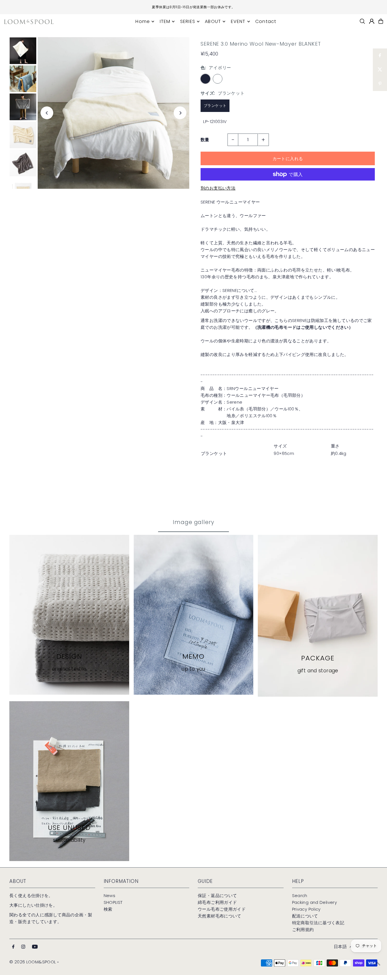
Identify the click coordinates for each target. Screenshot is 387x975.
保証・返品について (217, 895)
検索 (108, 909)
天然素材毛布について (219, 916)
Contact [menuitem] (265, 21)
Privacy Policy (306, 909)
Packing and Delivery (314, 902)
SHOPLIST (113, 902)
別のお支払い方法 (218, 188)
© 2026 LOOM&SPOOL (32, 962)
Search (299, 895)
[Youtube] (35, 947)
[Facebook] (13, 947)
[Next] (180, 113)
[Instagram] (23, 947)
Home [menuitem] (142, 21)
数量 (205, 140)
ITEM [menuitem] (165, 21)
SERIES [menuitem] (187, 21)
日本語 (340, 946)
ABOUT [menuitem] (213, 21)
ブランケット (215, 105)
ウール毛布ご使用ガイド (222, 909)
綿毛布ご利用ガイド (217, 902)
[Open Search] (362, 21)
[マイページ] (371, 21)
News (110, 895)
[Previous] (47, 113)
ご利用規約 (303, 929)
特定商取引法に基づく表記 (318, 923)
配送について (305, 916)
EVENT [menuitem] (238, 21)
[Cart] (381, 21)
